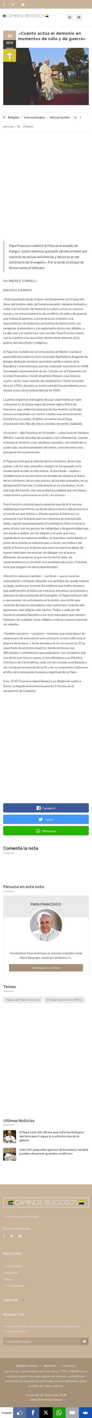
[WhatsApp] (59, 1412)
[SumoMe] (85, 1412)
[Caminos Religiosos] (31, 17)
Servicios (50, 1365)
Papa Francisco (46, 904)
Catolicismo (13, 1266)
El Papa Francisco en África (64, 999)
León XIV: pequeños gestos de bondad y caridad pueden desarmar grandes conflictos (53, 1151)
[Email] (72, 1412)
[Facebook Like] (19, 1412)
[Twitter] (15, 4)
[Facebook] (6, 4)
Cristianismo (13, 1285)
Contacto (69, 1365)
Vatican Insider (60, 117)
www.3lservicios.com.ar (46, 1399)
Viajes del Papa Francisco (22, 999)
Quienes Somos (27, 1365)
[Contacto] (22, 4)
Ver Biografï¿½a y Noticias (46, 967)
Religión (13, 117)
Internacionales (34, 117)
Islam (8, 1279)
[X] (45, 1412)
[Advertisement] (46, 188)
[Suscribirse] (84, 1341)
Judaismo (11, 1272)
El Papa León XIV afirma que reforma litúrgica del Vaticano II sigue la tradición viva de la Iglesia (51, 1136)
